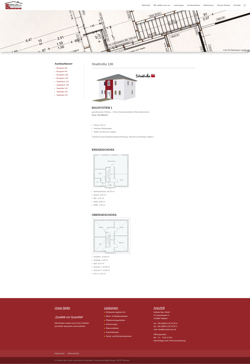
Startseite (146, 5)
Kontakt (237, 5)
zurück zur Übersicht (103, 285)
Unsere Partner (223, 5)
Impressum (59, 353)
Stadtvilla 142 (62, 95)
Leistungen (179, 5)
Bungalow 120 (62, 78)
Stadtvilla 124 (62, 88)
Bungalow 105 (62, 75)
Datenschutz (73, 353)
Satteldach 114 (63, 81)
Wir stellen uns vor (162, 5)
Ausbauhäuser (193, 5)
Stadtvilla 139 (62, 92)
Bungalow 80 (62, 68)
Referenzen (209, 5)
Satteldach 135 (63, 85)
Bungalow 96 (62, 71)
